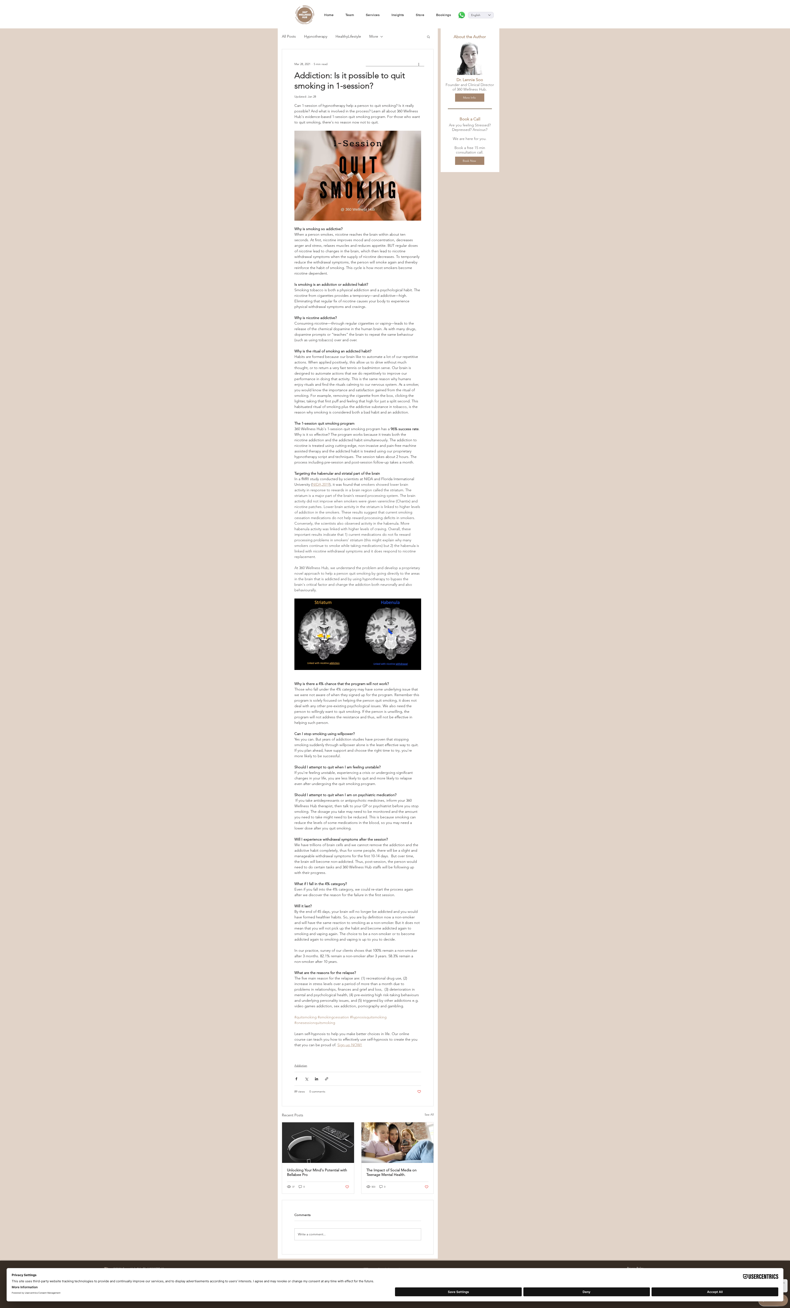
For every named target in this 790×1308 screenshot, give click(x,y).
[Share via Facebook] (296, 1079)
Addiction (300, 1065)
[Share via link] (327, 1079)
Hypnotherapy (315, 36)
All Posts (289, 36)
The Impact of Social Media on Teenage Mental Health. (391, 1172)
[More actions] (418, 64)
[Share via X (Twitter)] (306, 1079)
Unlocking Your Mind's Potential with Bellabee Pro (317, 1172)
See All (429, 1114)
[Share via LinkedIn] (316, 1079)
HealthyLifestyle (348, 36)
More (373, 36)
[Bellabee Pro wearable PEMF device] (318, 1142)
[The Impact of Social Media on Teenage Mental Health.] (397, 1142)
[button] (428, 36)
